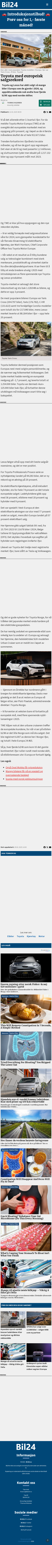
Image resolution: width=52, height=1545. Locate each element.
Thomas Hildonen (26, 1503)
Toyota (20, 936)
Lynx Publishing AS (24, 1541)
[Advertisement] (26, 191)
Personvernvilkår (26, 1539)
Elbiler (10, 936)
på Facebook (26, 1519)
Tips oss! (46, 105)
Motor (42, 936)
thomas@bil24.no (26, 1492)
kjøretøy (31, 936)
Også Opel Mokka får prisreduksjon (24, 767)
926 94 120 (46, 101)
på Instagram (26, 1526)
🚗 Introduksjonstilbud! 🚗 (26, 13)
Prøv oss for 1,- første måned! (26, 22)
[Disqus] (26, 893)
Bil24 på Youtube (26, 1530)
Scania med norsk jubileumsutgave (24, 779)
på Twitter (26, 1523)
